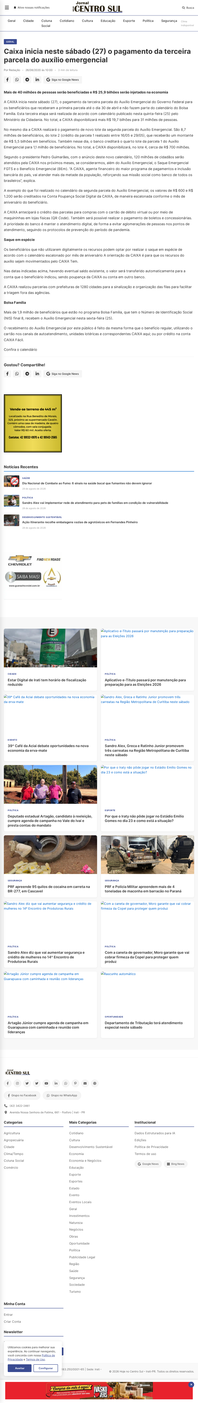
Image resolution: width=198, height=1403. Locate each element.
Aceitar (19, 1368)
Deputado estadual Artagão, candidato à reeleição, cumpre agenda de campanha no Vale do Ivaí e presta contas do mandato (50, 820)
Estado (74, 1188)
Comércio (11, 1167)
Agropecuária (14, 1140)
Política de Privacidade (151, 1147)
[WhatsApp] (66, 1083)
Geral (11, 21)
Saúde (73, 1271)
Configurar (46, 1368)
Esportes (75, 1181)
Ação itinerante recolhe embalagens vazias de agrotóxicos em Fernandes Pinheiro (80, 522)
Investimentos (79, 1216)
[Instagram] (17, 1083)
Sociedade (77, 1285)
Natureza (76, 1223)
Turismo (75, 1291)
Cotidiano (67, 21)
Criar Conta (12, 1321)
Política (148, 21)
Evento (74, 1195)
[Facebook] (8, 1083)
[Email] (85, 1083)
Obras (73, 1236)
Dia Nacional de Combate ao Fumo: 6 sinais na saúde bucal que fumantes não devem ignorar (87, 483)
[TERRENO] (33, 451)
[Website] (95, 1083)
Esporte (129, 21)
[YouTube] (46, 1083)
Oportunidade (79, 1243)
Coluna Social (46, 23)
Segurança (169, 21)
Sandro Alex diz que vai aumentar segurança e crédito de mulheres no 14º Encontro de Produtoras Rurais (46, 957)
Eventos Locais (80, 1202)
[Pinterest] (75, 1083)
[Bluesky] (37, 1083)
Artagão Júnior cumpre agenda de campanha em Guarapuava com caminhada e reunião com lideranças (48, 1027)
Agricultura (12, 1133)
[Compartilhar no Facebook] (7, 79)
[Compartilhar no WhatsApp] (17, 79)
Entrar (8, 1315)
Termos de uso (145, 1154)
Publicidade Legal (82, 1257)
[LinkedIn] (56, 1083)
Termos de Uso (35, 1359)
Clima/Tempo (13, 1154)
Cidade (28, 21)
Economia (76, 1154)
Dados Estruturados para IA (155, 1133)
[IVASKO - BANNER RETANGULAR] (99, 1398)
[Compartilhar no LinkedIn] (37, 79)
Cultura (87, 21)
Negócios (76, 1229)
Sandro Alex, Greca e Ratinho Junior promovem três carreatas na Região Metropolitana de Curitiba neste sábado (147, 750)
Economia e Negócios (85, 1160)
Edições (140, 1140)
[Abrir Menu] (7, 7)
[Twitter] (27, 1083)
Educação (108, 21)
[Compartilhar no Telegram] (27, 79)
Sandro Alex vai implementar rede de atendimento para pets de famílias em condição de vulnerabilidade (95, 503)
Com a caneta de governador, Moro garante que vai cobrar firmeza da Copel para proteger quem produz (147, 957)
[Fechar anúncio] (191, 1385)
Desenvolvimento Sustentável (91, 1147)
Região (74, 1264)
